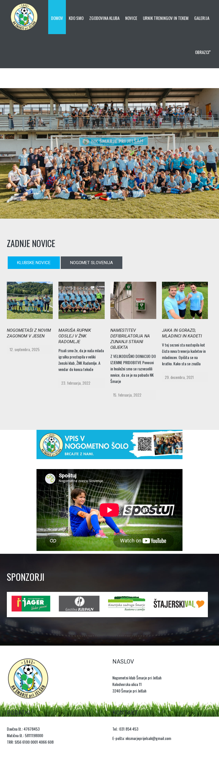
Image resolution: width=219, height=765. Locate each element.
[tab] (34, 262)
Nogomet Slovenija (91, 262)
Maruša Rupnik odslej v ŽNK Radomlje (74, 336)
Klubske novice (33, 262)
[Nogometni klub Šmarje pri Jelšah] (24, 17)
